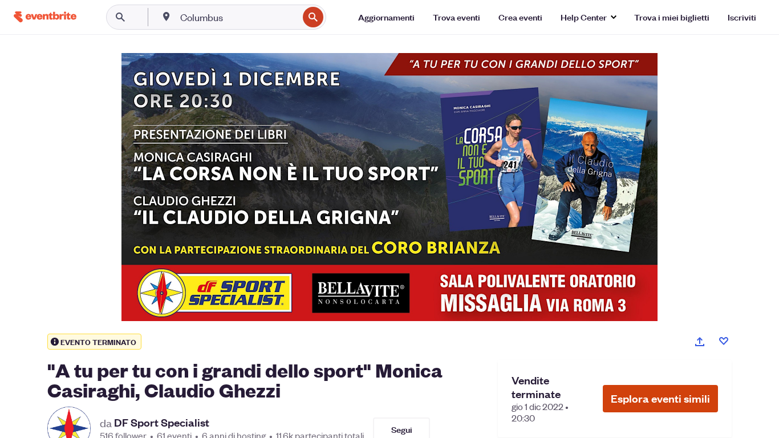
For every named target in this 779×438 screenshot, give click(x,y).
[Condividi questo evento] (699, 341)
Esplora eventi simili (660, 398)
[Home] (45, 17)
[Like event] (724, 341)
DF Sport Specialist (161, 422)
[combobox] (238, 17)
